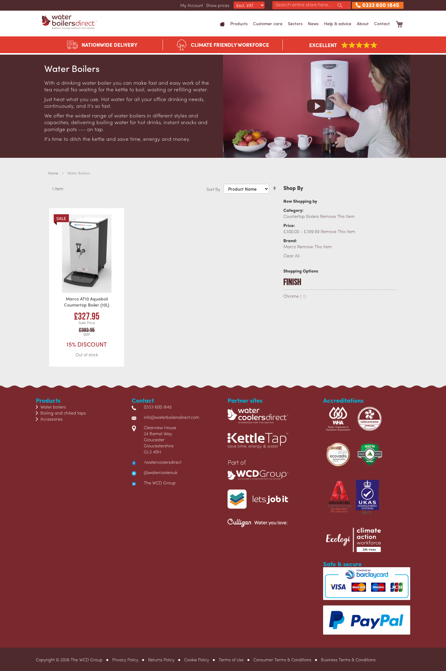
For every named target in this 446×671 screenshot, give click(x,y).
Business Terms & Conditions (348, 659)
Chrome (294, 296)
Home (53, 173)
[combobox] (311, 5)
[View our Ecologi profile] (353, 543)
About (363, 23)
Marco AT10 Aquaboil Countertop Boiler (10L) (86, 302)
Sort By (213, 189)
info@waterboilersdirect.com (171, 417)
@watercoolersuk (160, 472)
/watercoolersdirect (162, 462)
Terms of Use (231, 659)
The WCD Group (160, 483)
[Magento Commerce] (69, 22)
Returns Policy (161, 659)
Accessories (51, 419)
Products (239, 23)
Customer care (267, 23)
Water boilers (53, 407)
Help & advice (337, 23)
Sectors (295, 23)
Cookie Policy (196, 659)
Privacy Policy (125, 659)
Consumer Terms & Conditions (282, 659)
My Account (191, 5)
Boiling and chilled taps (63, 413)
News (313, 23)
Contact (382, 23)
